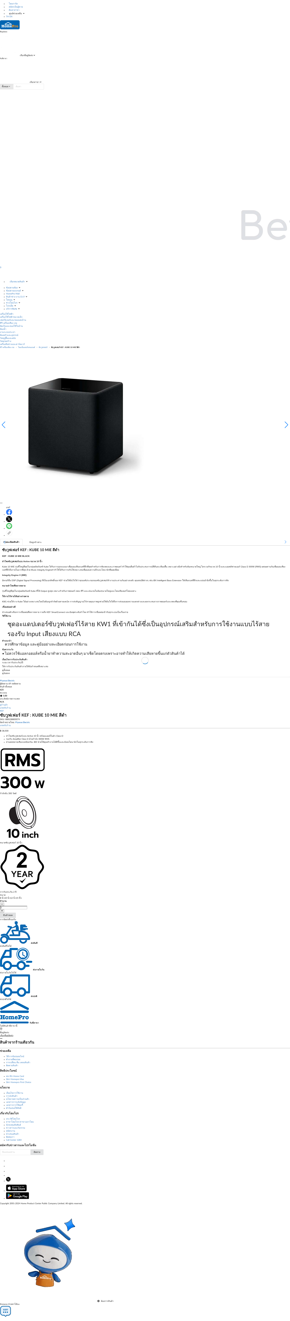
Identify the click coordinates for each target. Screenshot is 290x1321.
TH (7, 17)
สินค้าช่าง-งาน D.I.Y (15, 297)
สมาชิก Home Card (15, 1076)
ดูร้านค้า (4, 705)
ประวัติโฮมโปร (13, 1119)
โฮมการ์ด (13, 4)
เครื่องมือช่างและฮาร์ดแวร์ (12, 344)
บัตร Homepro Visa (15, 1079)
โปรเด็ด (9, 306)
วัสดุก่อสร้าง (5, 341)
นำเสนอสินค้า (12, 1134)
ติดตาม (37, 1152)
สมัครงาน (10, 1131)
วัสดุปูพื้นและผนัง (8, 338)
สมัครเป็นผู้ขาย (15, 7)
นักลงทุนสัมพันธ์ (13, 1125)
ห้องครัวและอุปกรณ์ (9, 335)
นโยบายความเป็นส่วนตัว (17, 1099)
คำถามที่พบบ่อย (13, 1059)
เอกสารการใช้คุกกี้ (14, 1105)
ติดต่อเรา (10, 1137)
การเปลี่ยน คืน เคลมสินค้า (18, 1062)
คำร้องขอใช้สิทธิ (13, 1108)
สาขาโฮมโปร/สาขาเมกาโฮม (20, 1122)
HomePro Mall (12, 294)
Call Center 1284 (14, 1140)
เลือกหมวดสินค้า (17, 282)
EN (11, 17)
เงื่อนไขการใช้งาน (14, 1093)
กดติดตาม (16, 684)
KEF (2, 711)
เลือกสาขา (34, 82)
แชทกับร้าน (5, 708)
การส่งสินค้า (12, 1096)
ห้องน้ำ (3, 329)
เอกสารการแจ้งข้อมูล (16, 1102)
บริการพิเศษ (11, 309)
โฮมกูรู (9, 300)
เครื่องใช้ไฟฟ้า (6, 314)
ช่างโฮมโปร (12, 303)
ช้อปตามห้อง (12, 288)
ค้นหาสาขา (13, 10)
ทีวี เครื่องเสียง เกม (8, 323)
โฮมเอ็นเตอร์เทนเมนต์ (26, 347)
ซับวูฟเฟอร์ (43, 347)
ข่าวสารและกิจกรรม (15, 1128)
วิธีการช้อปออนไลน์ (15, 1056)
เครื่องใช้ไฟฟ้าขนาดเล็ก (11, 317)
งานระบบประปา (7, 332)
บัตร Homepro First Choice (18, 1082)
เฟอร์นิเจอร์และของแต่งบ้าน (13, 320)
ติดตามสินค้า (12, 1066)
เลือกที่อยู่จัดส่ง (26, 55)
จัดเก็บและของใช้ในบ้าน (11, 326)
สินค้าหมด (8, 915)
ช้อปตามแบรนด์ (13, 291)
